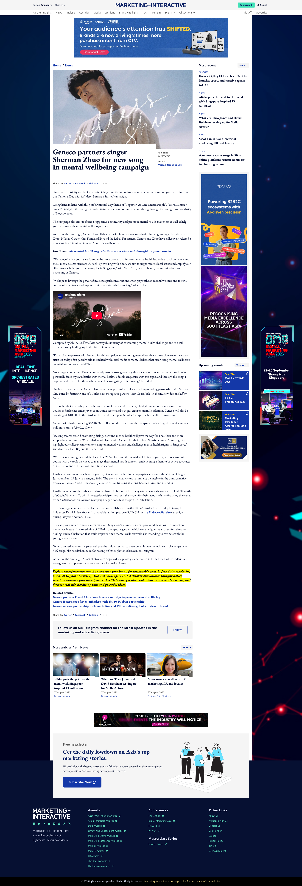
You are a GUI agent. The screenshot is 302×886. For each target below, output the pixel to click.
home (57, 65)
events (169, 12)
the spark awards (99, 860)
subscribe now (84, 783)
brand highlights (129, 12)
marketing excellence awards (104, 840)
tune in (156, 12)
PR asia (153, 830)
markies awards (98, 845)
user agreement (217, 850)
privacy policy (216, 840)
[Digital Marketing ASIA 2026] (25, 354)
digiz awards (96, 825)
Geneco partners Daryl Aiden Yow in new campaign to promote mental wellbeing (107, 597)
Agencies (203, 71)
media (97, 12)
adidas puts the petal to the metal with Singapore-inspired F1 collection (221, 101)
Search (263, 4)
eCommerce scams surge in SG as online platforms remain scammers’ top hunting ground (222, 159)
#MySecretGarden (159, 512)
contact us (214, 825)
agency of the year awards (103, 815)
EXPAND (154, 825)
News (69, 65)
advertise (261, 12)
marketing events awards (101, 835)
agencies (84, 12)
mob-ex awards (98, 850)
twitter (68, 183)
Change (59, 4)
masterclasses (157, 844)
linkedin (93, 183)
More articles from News (120, 647)
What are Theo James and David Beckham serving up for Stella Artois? (220, 122)
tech (145, 12)
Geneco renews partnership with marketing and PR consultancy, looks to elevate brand (111, 606)
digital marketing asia (160, 820)
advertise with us (218, 820)
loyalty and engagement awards (105, 830)
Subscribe (247, 5)
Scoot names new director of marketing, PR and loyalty (217, 141)
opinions (109, 12)
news (59, 12)
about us (213, 815)
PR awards (95, 855)
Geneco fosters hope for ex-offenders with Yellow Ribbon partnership (99, 601)
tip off (248, 12)
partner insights (42, 12)
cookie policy (215, 830)
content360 (156, 815)
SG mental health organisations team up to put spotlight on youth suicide (120, 251)
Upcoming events (222, 365)
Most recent (222, 65)
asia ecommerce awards (101, 820)
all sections (186, 12)
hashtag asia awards (99, 865)
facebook (80, 183)
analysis (70, 12)
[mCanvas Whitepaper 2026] (151, 37)
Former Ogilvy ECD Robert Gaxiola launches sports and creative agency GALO (223, 80)
